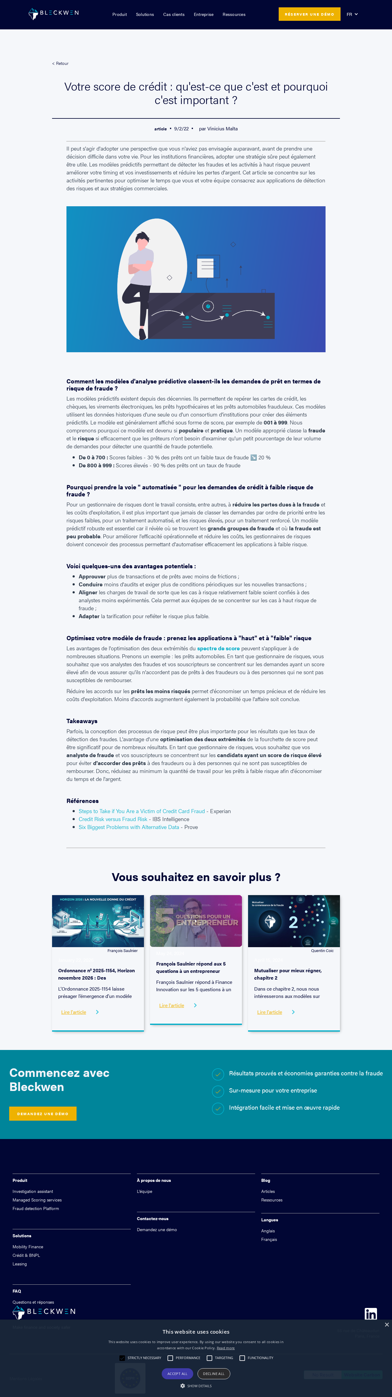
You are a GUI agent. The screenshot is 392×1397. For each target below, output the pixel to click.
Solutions (145, 14)
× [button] (386, 1325)
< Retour (60, 63)
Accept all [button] (178, 1373)
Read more (226, 1348)
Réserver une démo (309, 14)
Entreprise (204, 14)
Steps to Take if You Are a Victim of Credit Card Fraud (142, 811)
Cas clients (174, 14)
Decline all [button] (213, 1373)
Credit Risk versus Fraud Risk (113, 819)
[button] (119, 14)
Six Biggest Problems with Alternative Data (129, 827)
